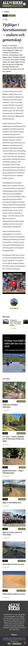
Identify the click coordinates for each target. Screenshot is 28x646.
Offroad (5, 15)
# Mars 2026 (21, 561)
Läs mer (14, 328)
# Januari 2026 (21, 590)
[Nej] (26, 641)
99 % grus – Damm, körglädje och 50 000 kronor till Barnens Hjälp (13, 439)
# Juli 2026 (22, 467)
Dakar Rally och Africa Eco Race (13, 594)
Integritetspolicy (17, 643)
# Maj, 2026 (22, 499)
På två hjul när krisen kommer (13, 564)
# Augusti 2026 (21, 401)
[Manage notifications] (24, 643)
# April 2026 (22, 529)
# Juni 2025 (12, 15)
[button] (24, 4)
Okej (9, 643)
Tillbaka (6, 11)
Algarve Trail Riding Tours (11, 503)
